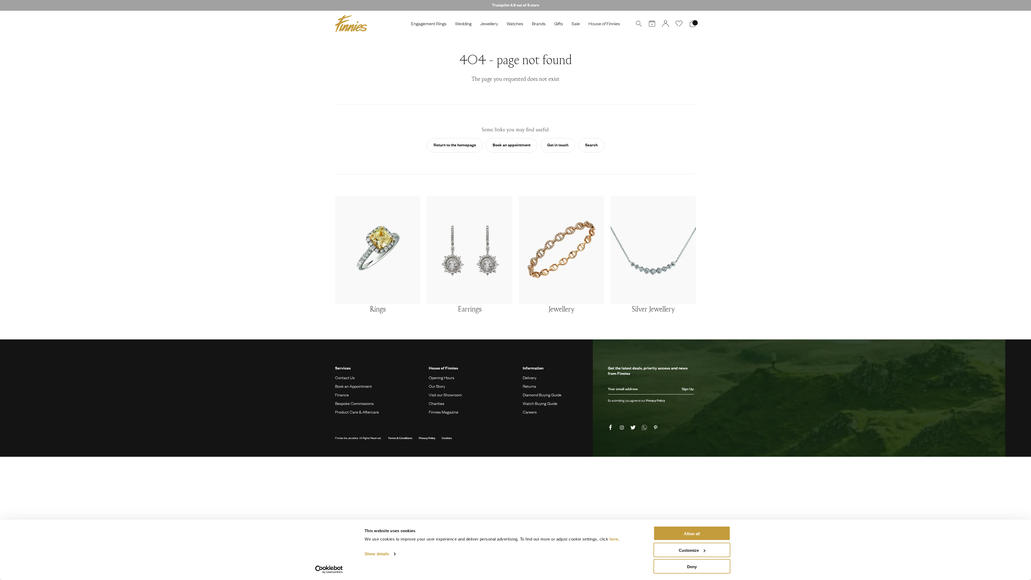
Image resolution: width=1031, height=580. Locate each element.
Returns (529, 386)
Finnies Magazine (443, 411)
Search (591, 144)
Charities (436, 403)
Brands (539, 23)
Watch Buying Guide (540, 403)
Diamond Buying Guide (542, 394)
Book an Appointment (353, 386)
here (613, 539)
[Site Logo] (351, 24)
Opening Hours (441, 377)
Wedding (463, 23)
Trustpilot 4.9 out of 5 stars (515, 4)
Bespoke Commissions (354, 403)
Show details (377, 554)
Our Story (437, 386)
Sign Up (688, 389)
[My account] (665, 23)
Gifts (558, 23)
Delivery (529, 377)
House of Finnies (604, 23)
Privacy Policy (427, 438)
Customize (689, 550)
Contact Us (345, 377)
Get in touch (557, 144)
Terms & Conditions (400, 438)
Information (533, 367)
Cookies (447, 438)
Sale (576, 23)
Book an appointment (512, 144)
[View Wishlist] (679, 23)
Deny (692, 566)
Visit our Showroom (445, 394)
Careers (530, 411)
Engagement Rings (428, 23)
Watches (515, 23)
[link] (611, 427)
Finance (342, 394)
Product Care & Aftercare (357, 411)
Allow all (692, 533)
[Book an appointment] (652, 23)
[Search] (638, 23)
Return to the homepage (455, 144)
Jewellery (489, 23)
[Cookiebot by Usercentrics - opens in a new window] (329, 570)
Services (343, 367)
